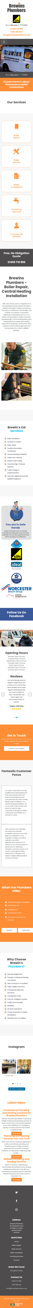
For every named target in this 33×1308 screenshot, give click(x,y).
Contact (16, 1260)
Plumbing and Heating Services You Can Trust (17, 1137)
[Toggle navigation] (4, 42)
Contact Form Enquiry (16, 748)
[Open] (9, 1066)
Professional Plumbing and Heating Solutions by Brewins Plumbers (16, 1113)
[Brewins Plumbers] (16, 8)
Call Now (9, 930)
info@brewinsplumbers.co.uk (16, 1288)
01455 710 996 (16, 262)
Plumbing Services (16, 1256)
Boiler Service (16, 1249)
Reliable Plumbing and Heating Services (16, 1160)
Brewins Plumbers (16, 1224)
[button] (14, 717)
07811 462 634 (16, 1285)
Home (16, 1242)
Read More (16, 1133)
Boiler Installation (16, 1253)
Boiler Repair (16, 1245)
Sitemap (17, 1301)
